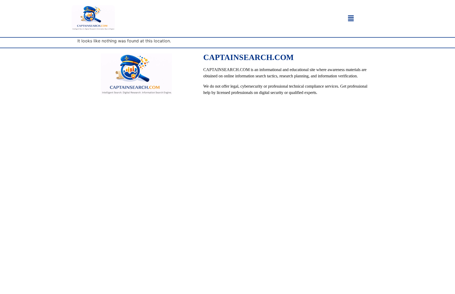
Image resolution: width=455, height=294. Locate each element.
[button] (350, 18)
